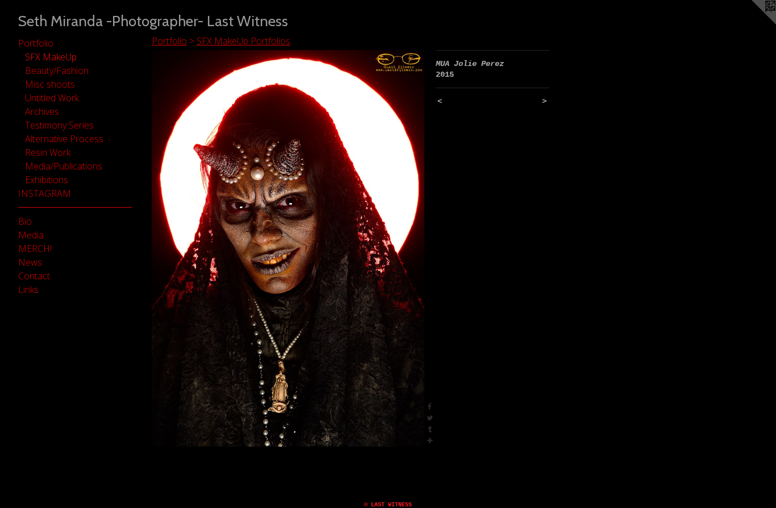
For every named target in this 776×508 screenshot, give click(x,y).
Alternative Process (64, 139)
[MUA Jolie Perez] (288, 248)
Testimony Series (59, 125)
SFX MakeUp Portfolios (243, 41)
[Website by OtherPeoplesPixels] (753, 23)
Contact (34, 276)
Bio (25, 221)
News (30, 262)
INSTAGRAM (44, 193)
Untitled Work (52, 98)
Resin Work (47, 152)
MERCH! (35, 248)
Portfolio (35, 43)
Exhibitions (46, 180)
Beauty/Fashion (57, 70)
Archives (42, 111)
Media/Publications (63, 166)
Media (31, 235)
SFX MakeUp (51, 57)
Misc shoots (50, 84)
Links (28, 289)
